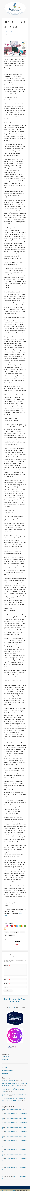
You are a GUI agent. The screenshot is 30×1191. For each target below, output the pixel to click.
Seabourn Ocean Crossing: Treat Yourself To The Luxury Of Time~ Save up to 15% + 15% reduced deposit (13, 1089)
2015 (3, 1158)
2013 (3, 1167)
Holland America (15, 932)
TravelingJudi (5, 1073)
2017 (3, 1149)
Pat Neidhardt (9, 32)
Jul (17, 1109)
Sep (22, 1113)
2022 (3, 1127)
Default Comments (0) (8, 956)
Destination (5, 1065)
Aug (20, 1109)
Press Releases (6, 1067)
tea (5, 935)
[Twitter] (17, 926)
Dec (3, 1115)
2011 (3, 1176)
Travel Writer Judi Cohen (7, 1070)
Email (7, 983)
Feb (7, 1109)
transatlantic (12, 935)
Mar (9, 1109)
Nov (26, 1113)
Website (6, 987)
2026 (3, 1109)
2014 (3, 1163)
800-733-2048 (12, 1007)
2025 (3, 1113)
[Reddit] (15, 926)
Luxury (23, 932)
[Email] (25, 926)
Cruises (7, 37)
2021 (3, 1131)
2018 (3, 1145)
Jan (5, 1109)
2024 (3, 1118)
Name (7, 979)
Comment (7, 966)
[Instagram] (7, 926)
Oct (24, 1113)
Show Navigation (26, 14)
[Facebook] (5, 926)
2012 (3, 1172)
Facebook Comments (17, 956)
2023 (3, 1122)
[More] (5, 928)
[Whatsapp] (20, 926)
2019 (3, 1140)
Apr (12, 1109)
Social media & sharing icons (8, 1190)
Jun (16, 1109)
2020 (3, 1136)
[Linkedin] (10, 926)
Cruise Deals (5, 1059)
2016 (3, 1154)
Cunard (6, 932)
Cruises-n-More (21, 1006)
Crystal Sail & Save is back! (8, 1080)
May (14, 1109)
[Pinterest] (12, 926)
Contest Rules (5, 1056)
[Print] (22, 926)
